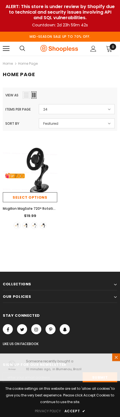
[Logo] (59, 48)
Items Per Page (18, 109)
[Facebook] (8, 329)
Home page (28, 63)
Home (8, 63)
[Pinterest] (50, 329)
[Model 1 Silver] (34, 225)
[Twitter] (22, 329)
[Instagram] (36, 329)
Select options (30, 197)
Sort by (12, 123)
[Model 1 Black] (43, 225)
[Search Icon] (22, 48)
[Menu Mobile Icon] (6, 48)
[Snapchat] (65, 329)
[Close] (116, 358)
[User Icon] (93, 49)
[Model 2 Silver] (17, 225)
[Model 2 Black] (26, 225)
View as (11, 95)
